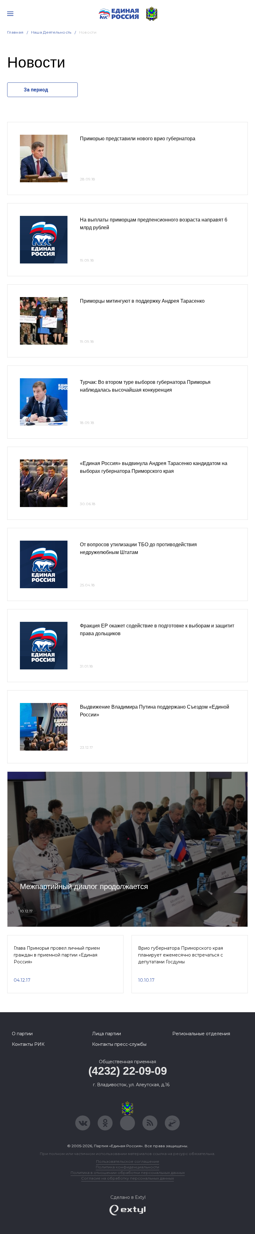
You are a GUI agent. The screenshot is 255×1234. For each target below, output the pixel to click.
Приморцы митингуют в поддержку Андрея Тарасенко (142, 301)
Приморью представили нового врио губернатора (137, 138)
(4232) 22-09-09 (127, 1070)
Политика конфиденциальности (127, 1167)
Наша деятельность (51, 32)
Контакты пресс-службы (119, 1044)
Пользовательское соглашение (127, 1161)
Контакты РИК (28, 1044)
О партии (22, 1033)
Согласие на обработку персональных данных (127, 1178)
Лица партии (106, 1033)
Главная (15, 32)
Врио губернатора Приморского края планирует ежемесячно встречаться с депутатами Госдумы (180, 955)
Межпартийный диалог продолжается (84, 886)
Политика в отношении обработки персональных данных (128, 1172)
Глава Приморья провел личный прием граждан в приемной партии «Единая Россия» (57, 955)
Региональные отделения (201, 1033)
